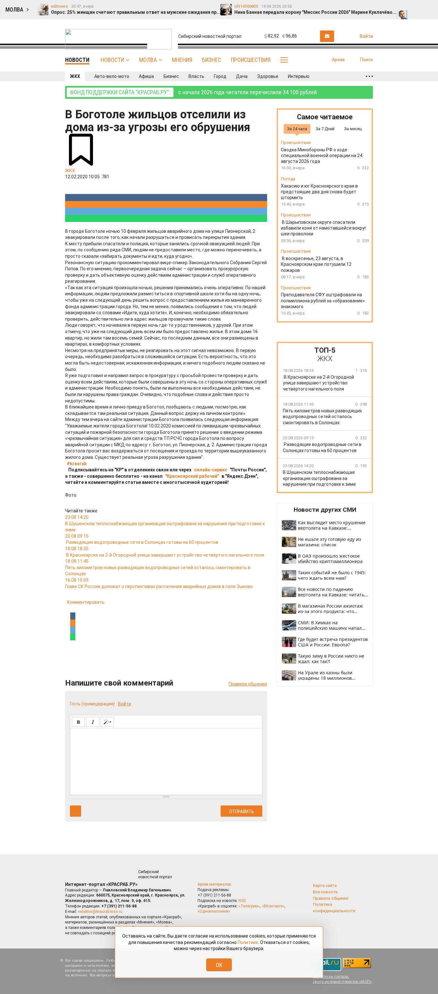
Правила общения (248, 684)
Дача (242, 76)
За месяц (353, 128)
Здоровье (267, 76)
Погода (288, 178)
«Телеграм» (249, 906)
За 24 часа (297, 128)
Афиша (146, 76)
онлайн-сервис (210, 469)
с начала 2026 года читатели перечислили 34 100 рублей (193, 92)
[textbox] (166, 761)
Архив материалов (214, 884)
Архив (338, 59)
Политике (248, 942)
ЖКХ (75, 76)
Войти (124, 703)
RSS (242, 900)
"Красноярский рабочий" (192, 476)
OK (219, 965)
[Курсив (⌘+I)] (92, 722)
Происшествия (251, 59)
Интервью (298, 76)
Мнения (182, 59)
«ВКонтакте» (273, 906)
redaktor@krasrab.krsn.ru (100, 911)
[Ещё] (369, 76)
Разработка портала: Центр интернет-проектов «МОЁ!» (342, 978)
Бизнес (211, 59)
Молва (148, 59)
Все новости (325, 891)
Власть (196, 76)
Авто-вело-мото (111, 76)
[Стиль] (107, 722)
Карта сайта (325, 885)
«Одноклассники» (214, 911)
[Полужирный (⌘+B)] (78, 722)
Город (220, 76)
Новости (112, 59)
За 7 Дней (325, 128)
